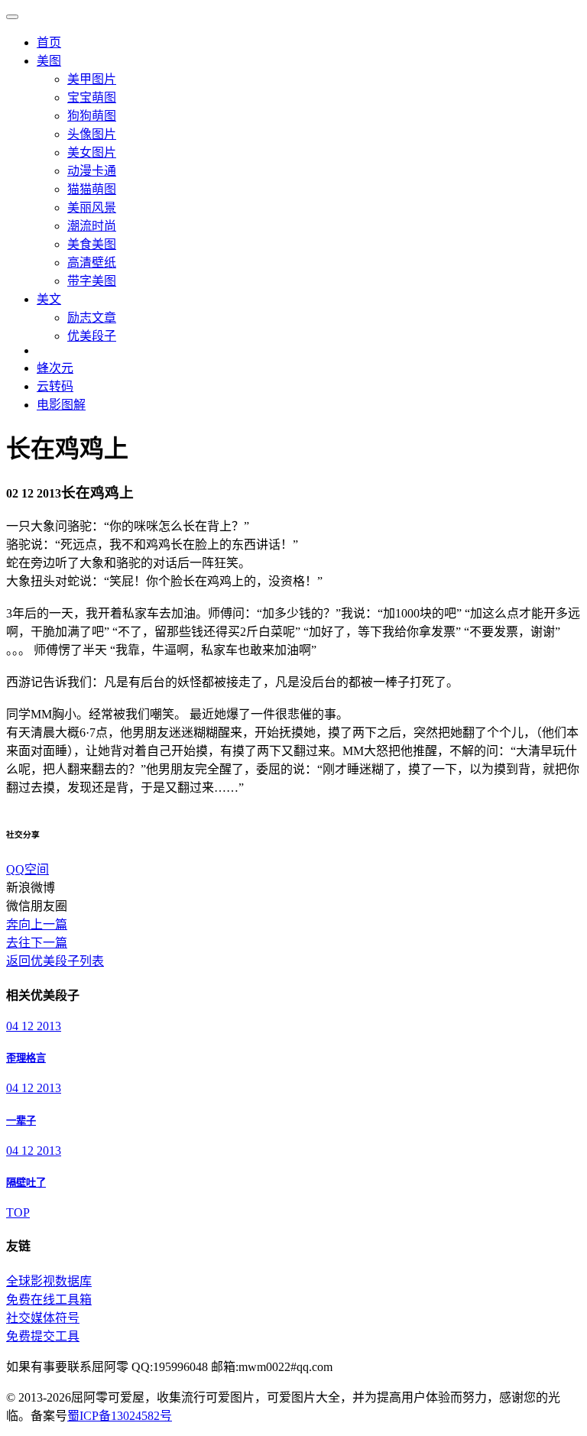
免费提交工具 (42, 1336)
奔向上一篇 (36, 924)
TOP (18, 1212)
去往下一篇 (36, 942)
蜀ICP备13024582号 (119, 1415)
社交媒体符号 (42, 1317)
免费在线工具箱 (49, 1299)
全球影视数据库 (49, 1281)
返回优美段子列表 (55, 961)
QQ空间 (27, 869)
